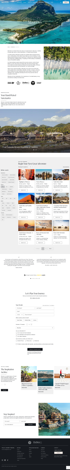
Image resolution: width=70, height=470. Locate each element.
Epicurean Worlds (4, 179)
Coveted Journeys (20, 453)
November (3, 210)
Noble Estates (12, 179)
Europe (10, 189)
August (3, 207)
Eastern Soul (4, 182)
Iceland (30, 453)
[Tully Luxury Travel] (36, 2)
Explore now (23, 190)
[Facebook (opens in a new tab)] (7, 460)
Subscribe (30, 424)
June (10, 205)
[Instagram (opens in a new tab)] (2, 460)
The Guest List (19, 456)
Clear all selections (66, 166)
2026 (3, 198)
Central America (4, 189)
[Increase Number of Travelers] (31, 324)
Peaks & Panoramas (11, 177)
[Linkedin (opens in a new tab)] (5, 460)
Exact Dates (19, 320)
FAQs (42, 458)
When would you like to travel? (22, 317)
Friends (14, 217)
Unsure (34, 320)
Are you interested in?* (21, 330)
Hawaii (30, 451)
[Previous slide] (3, 131)
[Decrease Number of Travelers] (27, 324)
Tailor (18, 460)
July (13, 205)
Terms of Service (39, 353)
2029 (14, 198)
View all (4, 390)
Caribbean (11, 186)
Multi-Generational (9, 214)
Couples (3, 217)
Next (50, 248)
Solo (2, 219)
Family (3, 214)
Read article (24, 387)
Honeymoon (9, 217)
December (9, 210)
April (2, 205)
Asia (6, 186)
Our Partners (43, 453)
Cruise (18, 449)
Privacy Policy (29, 352)
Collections (19, 451)
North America (10, 191)
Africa (3, 186)
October (13, 207)
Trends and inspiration (21, 458)
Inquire (65, 2)
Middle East (4, 191)
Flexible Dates (27, 320)
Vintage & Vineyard (11, 182)
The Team (43, 451)
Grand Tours (4, 177)
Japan (30, 456)
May (6, 205)
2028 (10, 198)
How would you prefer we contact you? (24, 338)
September (8, 207)
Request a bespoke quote (35, 349)
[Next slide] (67, 131)
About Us (42, 449)
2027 (6, 198)
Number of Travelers (20, 324)
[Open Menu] (60, 2)
